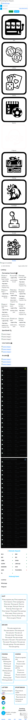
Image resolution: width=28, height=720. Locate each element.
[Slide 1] (7, 262)
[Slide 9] (21, 262)
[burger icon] (3, 713)
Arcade (14, 233)
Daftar (17, 11)
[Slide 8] (19, 262)
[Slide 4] (12, 262)
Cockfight (14, 205)
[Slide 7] (17, 262)
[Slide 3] (10, 262)
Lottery (14, 68)
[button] (14, 55)
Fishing (14, 178)
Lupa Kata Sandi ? (23, 8)
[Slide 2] (8, 262)
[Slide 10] (23, 262)
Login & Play (5, 281)
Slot (14, 40)
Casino (14, 95)
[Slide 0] (5, 262)
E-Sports (14, 150)
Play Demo (4, 283)
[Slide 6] (15, 262)
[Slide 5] (14, 262)
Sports (14, 123)
